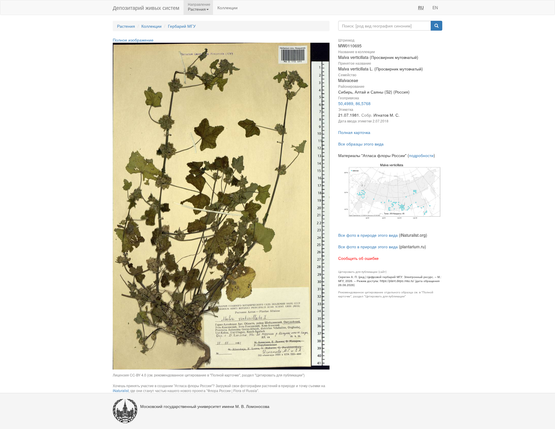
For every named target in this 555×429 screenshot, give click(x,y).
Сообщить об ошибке (358, 258)
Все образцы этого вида (361, 144)
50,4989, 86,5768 (354, 103)
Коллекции (227, 7)
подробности (421, 155)
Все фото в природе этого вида (368, 235)
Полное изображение (133, 40)
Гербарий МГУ (182, 26)
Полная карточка (354, 132)
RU (421, 7)
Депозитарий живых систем (146, 7)
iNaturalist (121, 390)
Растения (126, 26)
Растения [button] (197, 9)
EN (435, 7)
